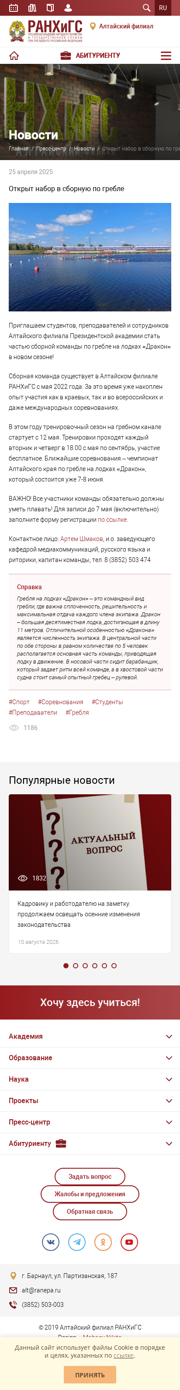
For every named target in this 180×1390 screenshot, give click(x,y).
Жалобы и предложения (90, 1194)
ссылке (124, 1355)
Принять (90, 1375)
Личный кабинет (68, 8)
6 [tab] (114, 965)
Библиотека (32, 8)
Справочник (50, 8)
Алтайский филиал (126, 26)
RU (163, 7)
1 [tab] (66, 965)
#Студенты (107, 702)
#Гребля (77, 712)
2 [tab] (75, 965)
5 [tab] (104, 965)
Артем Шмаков (81, 538)
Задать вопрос (90, 1176)
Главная (19, 148)
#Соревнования (60, 702)
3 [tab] (85, 965)
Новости (84, 148)
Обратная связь (90, 1211)
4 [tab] (94, 965)
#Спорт (19, 702)
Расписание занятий (13, 8)
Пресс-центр (51, 148)
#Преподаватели (33, 712)
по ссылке (112, 519)
